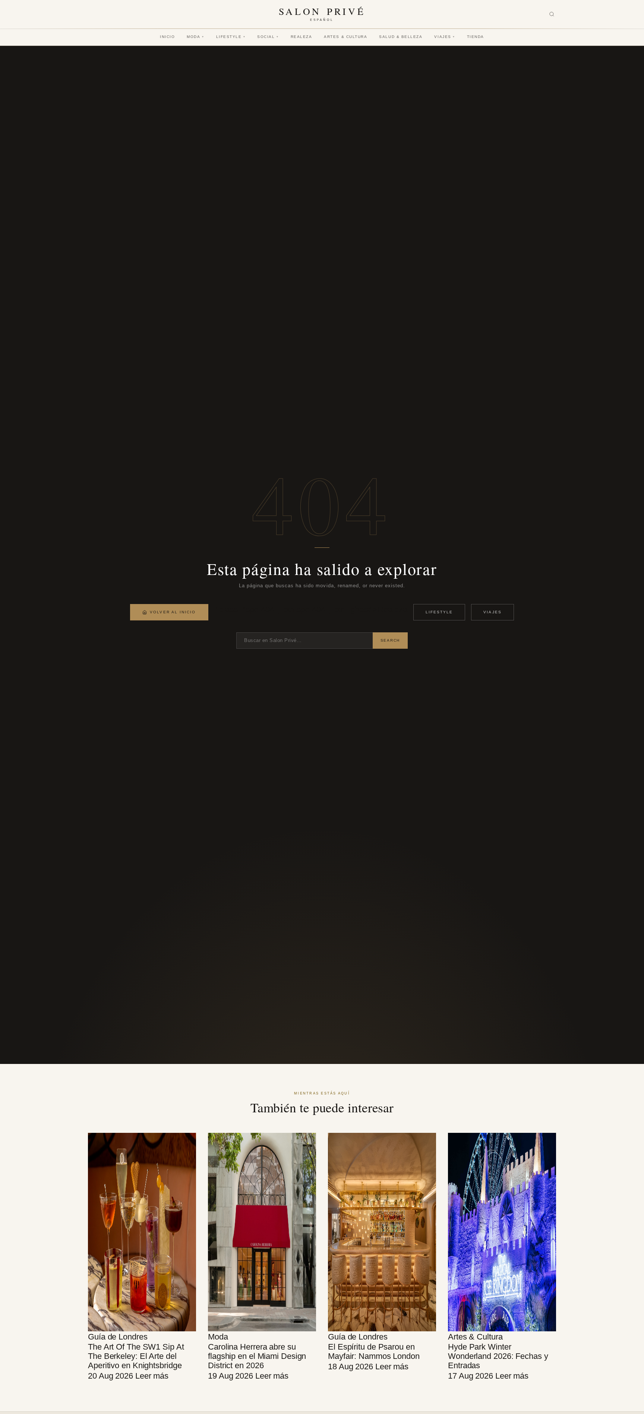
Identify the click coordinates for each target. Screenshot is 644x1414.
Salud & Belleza (400, 37)
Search (390, 640)
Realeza (301, 37)
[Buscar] (551, 14)
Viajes (444, 37)
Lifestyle (231, 37)
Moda (195, 37)
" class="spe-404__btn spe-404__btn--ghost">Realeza (310, 609)
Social (267, 37)
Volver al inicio (173, 612)
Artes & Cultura (345, 37)
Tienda (475, 37)
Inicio (167, 37)
